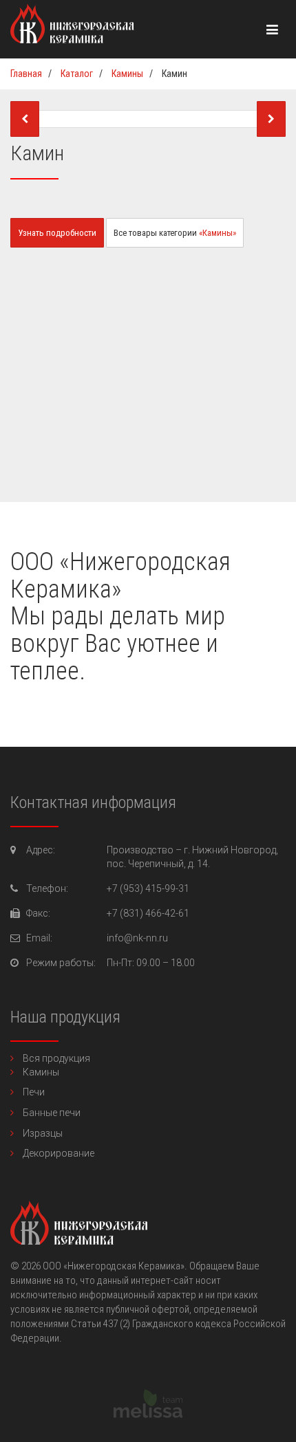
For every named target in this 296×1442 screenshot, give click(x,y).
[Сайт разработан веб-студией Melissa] (148, 1414)
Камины (41, 1072)
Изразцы (43, 1133)
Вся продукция (56, 1058)
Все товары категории (175, 233)
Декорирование (58, 1153)
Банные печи (52, 1112)
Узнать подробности (57, 233)
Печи (34, 1091)
